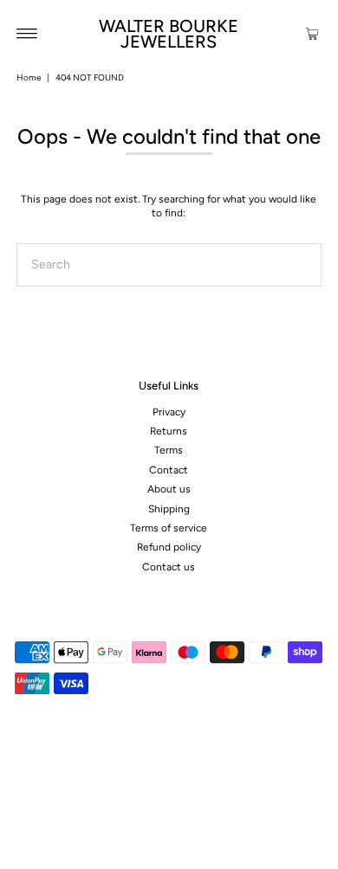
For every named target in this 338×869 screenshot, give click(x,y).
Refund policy (169, 547)
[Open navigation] (27, 33)
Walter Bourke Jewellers (168, 34)
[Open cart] (312, 33)
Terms (168, 450)
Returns (168, 431)
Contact (168, 470)
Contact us (168, 567)
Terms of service (168, 528)
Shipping (169, 509)
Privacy (169, 412)
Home (28, 77)
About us (169, 489)
